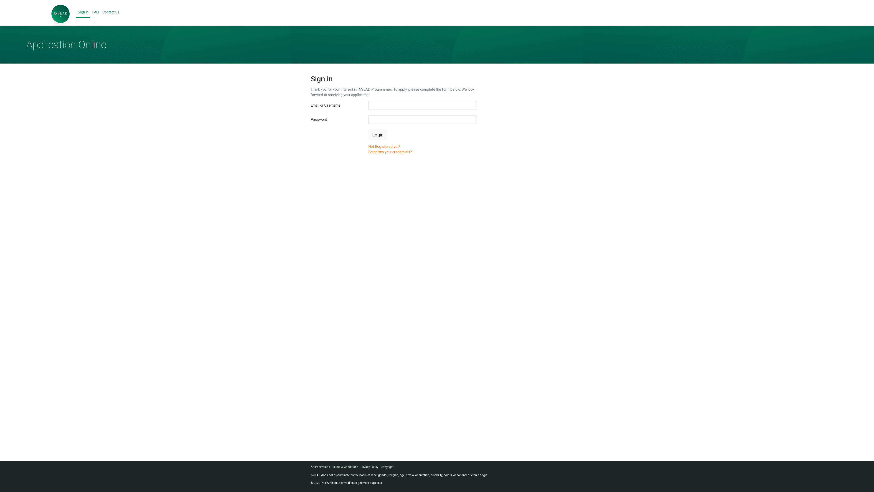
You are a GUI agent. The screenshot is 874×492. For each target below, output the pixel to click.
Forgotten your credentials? (390, 152)
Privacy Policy (369, 467)
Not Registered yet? (384, 146)
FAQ (95, 12)
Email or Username (325, 105)
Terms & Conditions (345, 467)
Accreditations (320, 467)
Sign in (83, 12)
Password (319, 119)
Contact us (110, 12)
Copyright (387, 467)
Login (377, 135)
